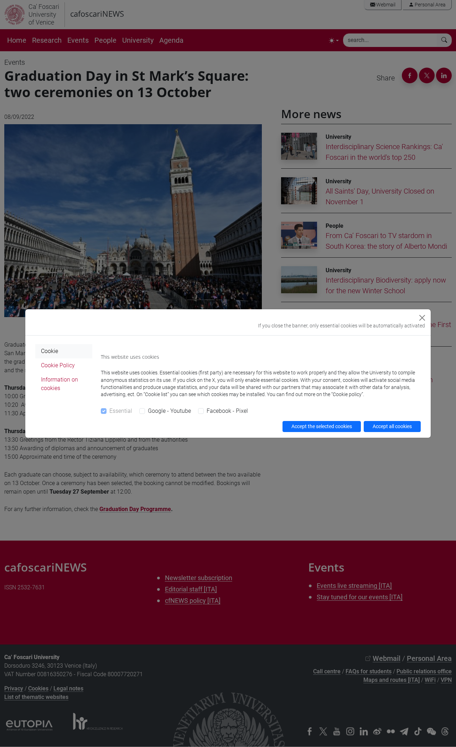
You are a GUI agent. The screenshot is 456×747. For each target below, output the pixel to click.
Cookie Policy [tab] (58, 365)
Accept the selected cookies (321, 426)
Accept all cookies (392, 426)
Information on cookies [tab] (59, 383)
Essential (120, 410)
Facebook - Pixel (227, 410)
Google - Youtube (169, 410)
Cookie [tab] (49, 351)
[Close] (422, 317)
